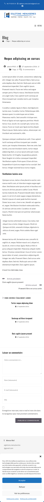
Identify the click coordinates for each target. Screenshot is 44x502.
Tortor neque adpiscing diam (22, 303)
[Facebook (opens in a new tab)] (22, 6)
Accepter (22, 480)
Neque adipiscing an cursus (21, 41)
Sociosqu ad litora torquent (22, 318)
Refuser (22, 487)
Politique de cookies (13, 499)
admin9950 (11, 67)
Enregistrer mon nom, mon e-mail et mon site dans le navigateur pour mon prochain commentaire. (21, 412)
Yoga (14, 69)
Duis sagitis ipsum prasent (22, 333)
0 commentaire (29, 69)
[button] (40, 456)
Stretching (14, 270)
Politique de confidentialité (28, 499)
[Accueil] (3, 41)
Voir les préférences (22, 493)
